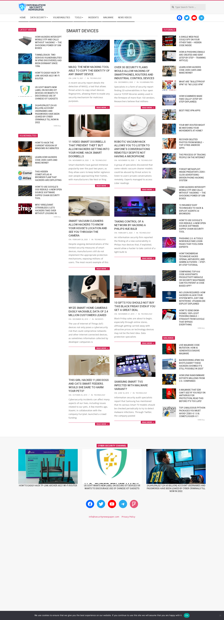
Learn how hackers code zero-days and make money (46, 160)
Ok (186, 615)
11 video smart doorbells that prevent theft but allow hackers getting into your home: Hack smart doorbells (89, 149)
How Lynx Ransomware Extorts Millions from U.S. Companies (192, 378)
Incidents (99, 319)
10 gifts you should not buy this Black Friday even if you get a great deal (134, 306)
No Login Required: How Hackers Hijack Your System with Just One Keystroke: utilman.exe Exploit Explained (192, 298)
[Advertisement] (112, 546)
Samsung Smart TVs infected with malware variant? (131, 385)
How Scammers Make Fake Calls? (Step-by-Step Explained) (191, 99)
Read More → (102, 107)
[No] (220, 615)
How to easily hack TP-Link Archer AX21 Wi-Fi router (47, 76)
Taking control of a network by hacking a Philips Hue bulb (130, 225)
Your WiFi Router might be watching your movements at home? (192, 128)
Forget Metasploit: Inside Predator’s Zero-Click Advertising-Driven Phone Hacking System (192, 175)
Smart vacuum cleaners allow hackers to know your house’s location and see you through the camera (88, 228)
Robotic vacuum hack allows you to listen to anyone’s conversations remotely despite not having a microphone (132, 149)
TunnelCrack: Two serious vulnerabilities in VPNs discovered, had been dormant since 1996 (48, 60)
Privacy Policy (128, 516)
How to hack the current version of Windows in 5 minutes (47, 145)
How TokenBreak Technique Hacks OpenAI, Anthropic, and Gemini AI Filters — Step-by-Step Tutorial (192, 259)
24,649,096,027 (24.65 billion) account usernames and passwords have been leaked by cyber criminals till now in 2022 (47, 114)
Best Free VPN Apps (189, 110)
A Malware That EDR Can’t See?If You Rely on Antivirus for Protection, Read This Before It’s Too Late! (192, 395)
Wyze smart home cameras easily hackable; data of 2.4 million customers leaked (88, 311)
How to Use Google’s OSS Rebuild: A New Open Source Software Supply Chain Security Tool (48, 192)
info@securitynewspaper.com (104, 516)
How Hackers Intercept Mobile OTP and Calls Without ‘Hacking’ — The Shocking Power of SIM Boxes (48, 42)
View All (57, 126)
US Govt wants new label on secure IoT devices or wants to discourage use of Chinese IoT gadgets (46, 93)
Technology (95, 78)
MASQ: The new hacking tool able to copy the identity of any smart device (89, 70)
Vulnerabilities (146, 82)
